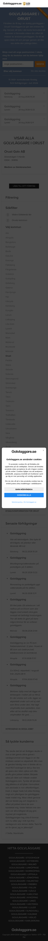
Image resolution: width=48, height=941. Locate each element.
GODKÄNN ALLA (24, 495)
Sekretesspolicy (17, 502)
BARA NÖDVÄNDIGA (24, 489)
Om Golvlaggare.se (30, 502)
